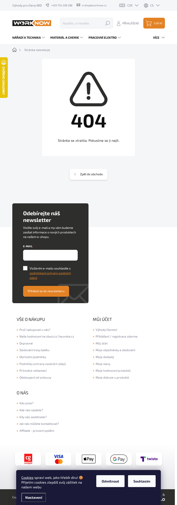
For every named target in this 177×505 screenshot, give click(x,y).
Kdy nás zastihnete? (33, 417)
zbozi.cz (51, 336)
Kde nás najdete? (31, 410)
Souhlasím (141, 481)
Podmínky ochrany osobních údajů (42, 364)
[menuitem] (29, 37)
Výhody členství (106, 329)
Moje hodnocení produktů (113, 370)
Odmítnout (110, 481)
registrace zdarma (124, 336)
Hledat (107, 23)
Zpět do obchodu (91, 174)
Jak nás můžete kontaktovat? (39, 423)
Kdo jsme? (26, 403)
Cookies (27, 477)
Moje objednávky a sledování (115, 350)
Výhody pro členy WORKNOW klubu (36, 5)
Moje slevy (103, 364)
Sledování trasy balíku (34, 350)
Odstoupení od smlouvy (35, 377)
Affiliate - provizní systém (36, 430)
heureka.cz (66, 336)
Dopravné (26, 343)
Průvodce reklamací (33, 370)
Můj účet (101, 343)
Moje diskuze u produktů (112, 377)
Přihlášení (102, 336)
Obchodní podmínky (32, 357)
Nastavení (33, 497)
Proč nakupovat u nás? (34, 329)
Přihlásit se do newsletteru (46, 291)
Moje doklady (105, 357)
